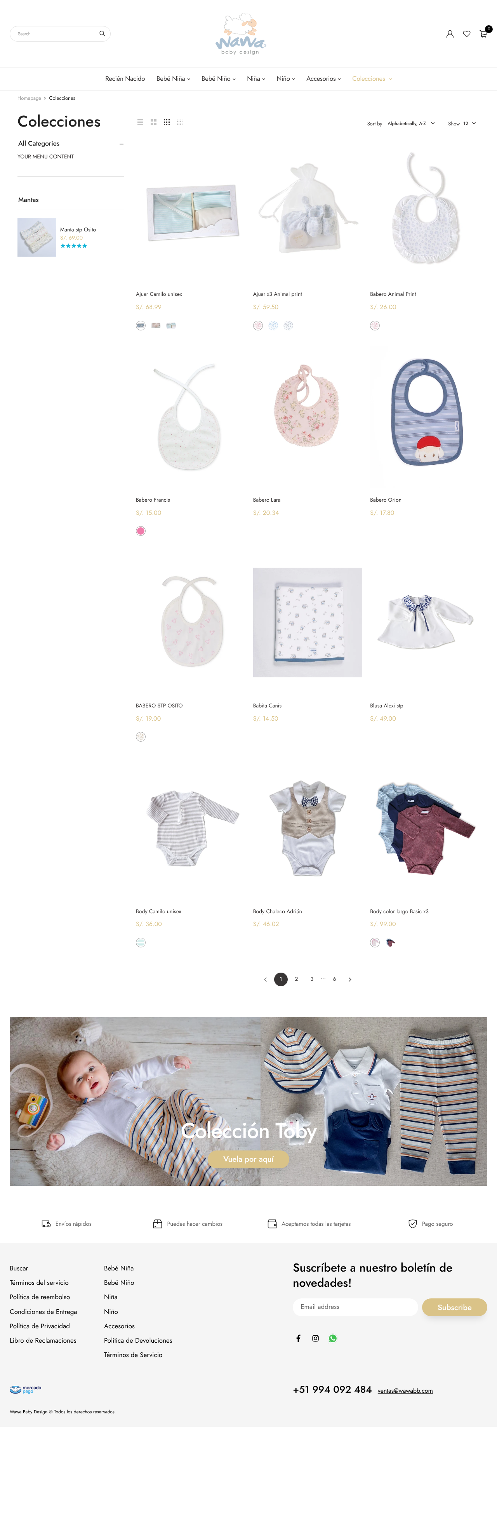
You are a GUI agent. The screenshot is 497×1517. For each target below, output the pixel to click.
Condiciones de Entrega (43, 1312)
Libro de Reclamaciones (43, 1340)
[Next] (350, 979)
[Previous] (265, 979)
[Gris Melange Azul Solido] (390, 942)
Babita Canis (267, 706)
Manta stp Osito (78, 230)
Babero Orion (385, 500)
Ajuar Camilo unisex (159, 294)
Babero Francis (153, 500)
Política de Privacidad (40, 1326)
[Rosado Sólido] (156, 325)
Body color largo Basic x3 (399, 912)
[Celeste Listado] (171, 325)
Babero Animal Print (393, 294)
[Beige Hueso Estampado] (141, 737)
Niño (283, 78)
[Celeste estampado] (273, 325)
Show (454, 123)
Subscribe (455, 1307)
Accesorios (320, 78)
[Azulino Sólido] (141, 325)
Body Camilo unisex (158, 912)
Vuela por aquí (248, 1159)
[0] (483, 34)
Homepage (29, 98)
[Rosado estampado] (258, 325)
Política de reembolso (40, 1297)
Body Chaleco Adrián (277, 912)
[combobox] (60, 34)
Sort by (374, 123)
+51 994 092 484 (332, 1390)
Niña (253, 78)
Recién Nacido (125, 78)
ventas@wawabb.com (405, 1391)
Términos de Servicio (133, 1355)
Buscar (19, 1268)
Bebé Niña (170, 78)
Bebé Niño (216, 78)
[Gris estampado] (288, 325)
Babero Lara (267, 500)
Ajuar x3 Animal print (277, 294)
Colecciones (369, 78)
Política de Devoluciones (138, 1340)
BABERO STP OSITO (159, 706)
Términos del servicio (39, 1283)
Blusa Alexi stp (386, 706)
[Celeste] (390, 325)
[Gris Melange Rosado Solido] (375, 942)
